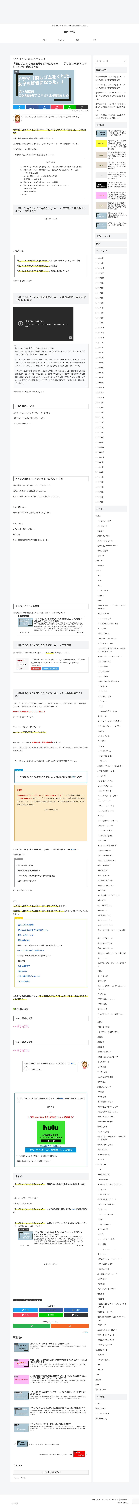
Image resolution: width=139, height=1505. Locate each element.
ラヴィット (101, 1254)
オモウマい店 (102, 1229)
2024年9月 (100, 283)
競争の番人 (101, 1082)
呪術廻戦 (100, 531)
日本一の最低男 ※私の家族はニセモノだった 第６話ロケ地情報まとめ (110, 86)
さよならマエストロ (105, 643)
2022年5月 (100, 422)
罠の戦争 (100, 1092)
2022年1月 (100, 442)
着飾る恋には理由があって (107, 1057)
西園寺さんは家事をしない (107, 1107)
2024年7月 (100, 293)
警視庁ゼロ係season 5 (106, 1117)
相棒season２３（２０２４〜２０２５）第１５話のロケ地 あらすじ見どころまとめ (111, 107)
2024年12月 (100, 268)
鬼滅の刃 (100, 556)
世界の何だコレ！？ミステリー (109, 1259)
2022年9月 (100, 402)
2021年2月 (100, 497)
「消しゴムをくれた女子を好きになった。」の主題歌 (40, 182)
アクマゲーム (102, 686)
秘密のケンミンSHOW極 (106, 1330)
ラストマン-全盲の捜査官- (107, 846)
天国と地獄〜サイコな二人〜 (108, 895)
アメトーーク (102, 1209)
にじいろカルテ (103, 671)
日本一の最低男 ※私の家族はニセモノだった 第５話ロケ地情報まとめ (110, 116)
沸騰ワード (101, 1325)
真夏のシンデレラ (104, 1052)
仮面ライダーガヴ (104, 865)
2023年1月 (100, 383)
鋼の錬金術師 (102, 551)
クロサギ (100, 731)
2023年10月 (100, 338)
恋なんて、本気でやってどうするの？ (111, 953)
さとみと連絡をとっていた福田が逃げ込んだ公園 (40, 176)
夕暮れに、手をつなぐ (106, 885)
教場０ (100, 971)
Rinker (38, 665)
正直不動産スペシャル (106, 999)
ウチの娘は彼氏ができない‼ (108, 711)
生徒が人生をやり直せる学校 (108, 1032)
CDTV (99, 1170)
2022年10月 (100, 398)
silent (99, 586)
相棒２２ (100, 1042)
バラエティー (101, 1164)
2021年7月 (100, 472)
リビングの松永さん (105, 855)
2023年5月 (100, 363)
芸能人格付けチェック (106, 1335)
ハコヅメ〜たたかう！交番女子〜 (31, 950)
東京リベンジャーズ (105, 541)
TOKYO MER (102, 591)
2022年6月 (100, 417)
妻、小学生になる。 (105, 905)
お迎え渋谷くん (103, 633)
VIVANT (100, 596)
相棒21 (100, 1037)
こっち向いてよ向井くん (106, 638)
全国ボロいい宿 (103, 1269)
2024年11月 (100, 273)
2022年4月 (100, 427)
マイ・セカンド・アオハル (107, 821)
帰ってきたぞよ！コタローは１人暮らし (111, 931)
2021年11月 (100, 452)
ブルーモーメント (104, 801)
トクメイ (100, 746)
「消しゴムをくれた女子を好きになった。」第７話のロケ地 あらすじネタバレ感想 (50, 170)
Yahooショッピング (50, 669)
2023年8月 (100, 348)
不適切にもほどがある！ (106, 861)
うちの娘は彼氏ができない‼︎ (29, 976)
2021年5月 (100, 482)
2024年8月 (100, 288)
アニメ (98, 516)
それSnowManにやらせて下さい (109, 1184)
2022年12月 (100, 388)
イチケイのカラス (104, 696)
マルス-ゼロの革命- (104, 831)
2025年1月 (100, 263)
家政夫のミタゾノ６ (105, 920)
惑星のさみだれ (103, 536)
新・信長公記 (102, 976)
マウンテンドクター (105, 826)
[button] (125, 61)
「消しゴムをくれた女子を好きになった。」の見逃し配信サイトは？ (45, 185)
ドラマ (16, 1300)
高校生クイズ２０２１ (106, 1340)
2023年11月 (100, 333)
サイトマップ (106, 1499)
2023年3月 (100, 373)
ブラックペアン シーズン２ (107, 796)
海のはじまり (102, 1009)
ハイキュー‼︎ (102, 526)
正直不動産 (101, 994)
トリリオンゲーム (104, 751)
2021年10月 (100, 457)
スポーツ (99, 561)
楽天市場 (36, 669)
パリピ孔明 (101, 776)
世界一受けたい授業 (105, 1264)
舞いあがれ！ (102, 1097)
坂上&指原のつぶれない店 (107, 1274)
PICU (99, 581)
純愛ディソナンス (104, 1087)
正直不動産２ (102, 1004)
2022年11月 (100, 392)
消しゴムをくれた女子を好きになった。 (33, 930)
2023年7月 (100, 353)
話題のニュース (102, 1390)
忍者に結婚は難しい (105, 948)
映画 (97, 1375)
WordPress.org (101, 1419)
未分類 (98, 1380)
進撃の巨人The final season (107, 546)
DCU (99, 576)
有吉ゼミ (100, 1299)
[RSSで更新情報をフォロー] (70, 1326)
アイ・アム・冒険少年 (106, 1204)
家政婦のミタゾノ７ (105, 925)
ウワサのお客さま (104, 1224)
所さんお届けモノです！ (106, 1289)
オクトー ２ (101, 716)
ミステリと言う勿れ (105, 836)
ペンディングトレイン (106, 811)
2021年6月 (100, 477)
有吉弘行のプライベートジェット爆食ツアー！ (111, 1305)
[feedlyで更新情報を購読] (31, 1326)
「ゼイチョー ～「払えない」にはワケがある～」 (111, 607)
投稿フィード (101, 1409)
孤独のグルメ (102, 910)
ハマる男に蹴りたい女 (106, 771)
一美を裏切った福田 (31, 173)
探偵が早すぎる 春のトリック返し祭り (111, 964)
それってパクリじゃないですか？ (110, 656)
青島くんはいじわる (105, 1145)
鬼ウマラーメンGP (104, 1345)
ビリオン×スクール (104, 786)
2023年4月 (100, 368)
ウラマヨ (100, 1219)
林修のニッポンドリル (106, 1312)
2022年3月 (100, 432)
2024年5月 (100, 303)
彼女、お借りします (25, 935)
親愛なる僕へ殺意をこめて (107, 1112)
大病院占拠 (101, 890)
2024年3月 (100, 313)
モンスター (101, 841)
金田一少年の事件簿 (25, 925)
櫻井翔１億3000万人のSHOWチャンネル (111, 1318)
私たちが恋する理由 (105, 1077)
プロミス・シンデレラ (106, 806)
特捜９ (100, 1022)
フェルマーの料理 (104, 791)
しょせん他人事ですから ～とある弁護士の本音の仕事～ (111, 649)
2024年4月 (100, 308)
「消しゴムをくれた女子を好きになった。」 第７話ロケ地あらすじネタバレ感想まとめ (51, 167)
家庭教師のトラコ (104, 915)
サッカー (100, 566)
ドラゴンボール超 (104, 521)
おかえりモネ (102, 628)
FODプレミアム (103, 1360)
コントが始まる (24, 981)
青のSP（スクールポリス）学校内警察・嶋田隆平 (111, 1138)
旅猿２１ (100, 1294)
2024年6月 (100, 298)
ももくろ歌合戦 (103, 1194)
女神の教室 (101, 900)
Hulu (73, 777)
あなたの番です (24, 966)
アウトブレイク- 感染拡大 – (108, 681)
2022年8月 (100, 407)
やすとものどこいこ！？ (106, 1199)
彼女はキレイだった (105, 943)
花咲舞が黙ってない (105, 1102)
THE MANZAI (102, 1179)
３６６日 (100, 1160)
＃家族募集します (104, 1155)
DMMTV (100, 1355)
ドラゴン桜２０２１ (105, 756)
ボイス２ (100, 816)
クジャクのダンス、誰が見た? (109, 726)
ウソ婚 (100, 706)
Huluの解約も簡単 (30, 191)
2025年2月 (100, 258)
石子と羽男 (101, 1067)
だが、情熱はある (104, 661)
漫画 (97, 1385)
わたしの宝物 (102, 676)
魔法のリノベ (102, 1150)
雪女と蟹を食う (103, 1132)
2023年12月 (100, 328)
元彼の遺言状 (102, 870)
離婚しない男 (102, 1127)
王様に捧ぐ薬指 (103, 1027)
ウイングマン (102, 701)
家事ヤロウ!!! (102, 1279)
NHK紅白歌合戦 (103, 1174)
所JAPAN (101, 1284)
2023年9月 (100, 343)
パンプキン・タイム (105, 781)
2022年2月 (100, 437)
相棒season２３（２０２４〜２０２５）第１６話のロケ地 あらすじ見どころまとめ (111, 96)
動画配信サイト (102, 1350)
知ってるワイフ (103, 1062)
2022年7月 (100, 412)
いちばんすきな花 (104, 619)
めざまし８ (101, 1189)
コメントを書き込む (51, 1472)
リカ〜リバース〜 (104, 851)
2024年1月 (100, 323)
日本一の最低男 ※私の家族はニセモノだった (111, 987)
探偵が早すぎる (24, 940)
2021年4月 (100, 487)
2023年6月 (100, 358)
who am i (100, 601)
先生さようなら (103, 875)
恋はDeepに (22, 971)
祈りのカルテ (102, 1072)
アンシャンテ (102, 691)
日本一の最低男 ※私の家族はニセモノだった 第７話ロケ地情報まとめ (110, 78)
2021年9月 (100, 462)
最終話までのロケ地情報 (32, 179)
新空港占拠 (101, 981)
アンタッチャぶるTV (105, 1214)
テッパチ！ (101, 741)
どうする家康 (102, 666)
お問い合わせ (96, 1499)
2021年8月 (100, 467)
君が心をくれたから (105, 880)
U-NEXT (100, 1370)
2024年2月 (100, 318)
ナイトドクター (103, 761)
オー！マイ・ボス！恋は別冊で (109, 721)
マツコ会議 (101, 1244)
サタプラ (100, 1234)
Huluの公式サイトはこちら (50, 1146)
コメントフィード (102, 1413)
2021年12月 (100, 447)
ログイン (99, 1404)
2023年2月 (100, 378)
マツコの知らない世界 (106, 1239)
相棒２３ (100, 1047)
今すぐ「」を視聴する (51, 1150)
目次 (48, 162)
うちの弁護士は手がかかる (107, 623)
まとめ (24, 194)
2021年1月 (100, 502)
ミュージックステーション (107, 1249)
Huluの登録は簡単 (30, 188)
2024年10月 (100, 278)
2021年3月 (100, 492)
